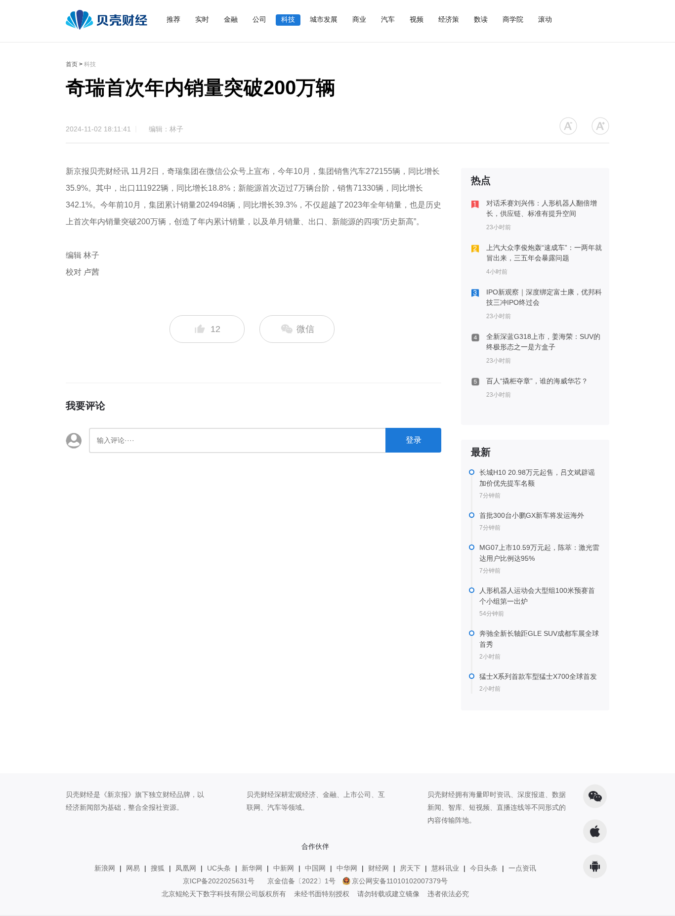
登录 (414, 440)
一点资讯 (522, 868)
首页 (72, 64)
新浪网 (104, 868)
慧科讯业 (445, 868)
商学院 (513, 19)
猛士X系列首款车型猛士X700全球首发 (538, 676)
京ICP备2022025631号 (218, 881)
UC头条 (219, 868)
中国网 (315, 868)
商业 (359, 19)
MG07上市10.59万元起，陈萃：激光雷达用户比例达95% (539, 552)
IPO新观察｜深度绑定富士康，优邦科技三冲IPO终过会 (544, 297)
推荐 (173, 19)
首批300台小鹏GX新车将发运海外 (531, 515)
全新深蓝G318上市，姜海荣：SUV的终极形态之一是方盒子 (543, 342)
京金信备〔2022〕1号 (301, 881)
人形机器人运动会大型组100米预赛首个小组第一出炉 (537, 595)
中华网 (347, 868)
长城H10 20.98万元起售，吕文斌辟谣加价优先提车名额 (537, 477)
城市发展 (324, 19)
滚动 (545, 19)
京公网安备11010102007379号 (400, 881)
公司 (259, 19)
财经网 (378, 868)
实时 (202, 19)
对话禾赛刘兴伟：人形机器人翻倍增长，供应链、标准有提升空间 (541, 208)
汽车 (388, 19)
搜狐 (158, 868)
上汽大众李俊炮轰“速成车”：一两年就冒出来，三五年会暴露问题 (544, 253)
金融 (231, 19)
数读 (481, 19)
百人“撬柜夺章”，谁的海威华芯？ (537, 381)
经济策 (448, 19)
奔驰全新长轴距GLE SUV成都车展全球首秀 (539, 638)
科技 (288, 19)
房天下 (410, 868)
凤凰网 (185, 868)
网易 (133, 868)
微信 (304, 329)
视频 (416, 19)
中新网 (283, 868)
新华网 (252, 868)
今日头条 (484, 868)
